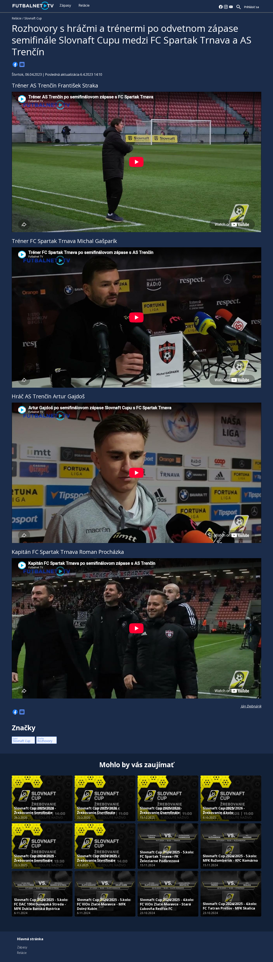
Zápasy (65, 5)
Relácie (84, 5)
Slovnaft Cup (33, 18)
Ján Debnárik (251, 706)
